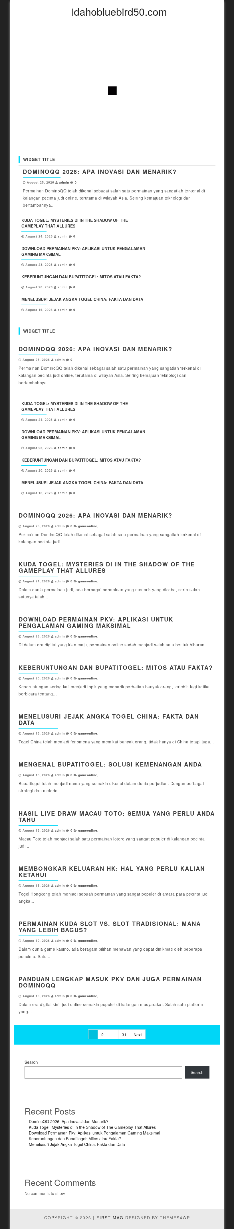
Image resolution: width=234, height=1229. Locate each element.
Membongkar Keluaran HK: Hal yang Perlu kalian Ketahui (112, 871)
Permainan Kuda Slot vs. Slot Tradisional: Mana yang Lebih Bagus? (110, 926)
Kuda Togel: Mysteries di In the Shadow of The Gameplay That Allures (74, 223)
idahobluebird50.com (119, 11)
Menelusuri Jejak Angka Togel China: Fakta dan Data (82, 299)
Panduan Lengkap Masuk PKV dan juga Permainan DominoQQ (110, 982)
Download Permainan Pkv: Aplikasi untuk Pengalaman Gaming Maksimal (96, 622)
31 (124, 1034)
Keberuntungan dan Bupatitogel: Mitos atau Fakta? (81, 276)
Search (31, 1062)
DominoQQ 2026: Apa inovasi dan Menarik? (100, 171)
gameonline (87, 526)
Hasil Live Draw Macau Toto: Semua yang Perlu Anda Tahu (117, 816)
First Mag (110, 1217)
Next (138, 1034)
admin (64, 182)
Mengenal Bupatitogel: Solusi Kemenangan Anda (110, 764)
